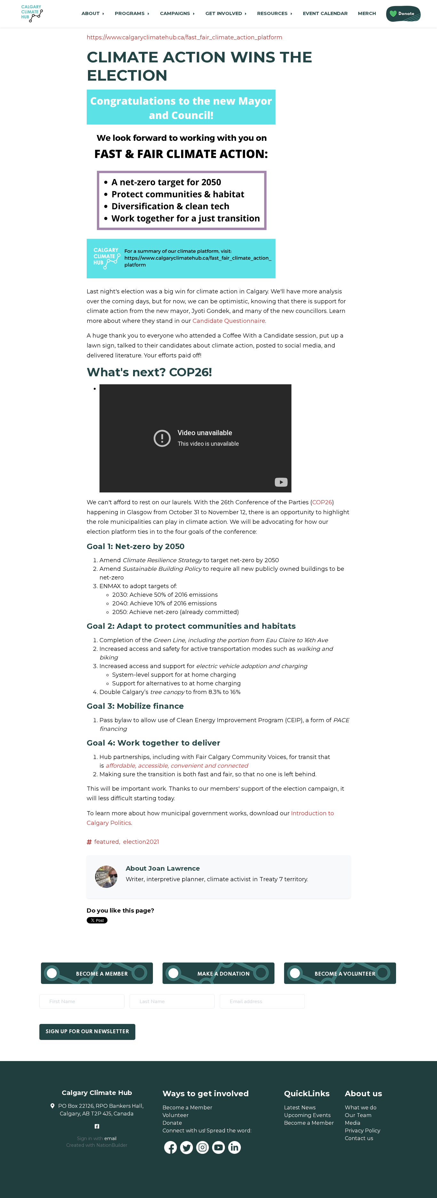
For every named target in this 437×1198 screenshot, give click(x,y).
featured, (107, 841)
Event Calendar (325, 13)
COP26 (322, 502)
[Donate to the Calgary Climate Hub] (403, 14)
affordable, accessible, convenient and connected (177, 765)
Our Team (358, 1115)
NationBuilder (111, 1145)
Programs (130, 13)
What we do (361, 1107)
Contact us (359, 1138)
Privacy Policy (362, 1130)
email (110, 1138)
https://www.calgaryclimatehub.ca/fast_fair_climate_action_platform (184, 37)
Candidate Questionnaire (229, 320)
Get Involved (224, 13)
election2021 (141, 841)
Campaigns (175, 13)
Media (353, 1123)
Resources (273, 13)
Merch (367, 13)
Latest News (299, 1107)
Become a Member (102, 974)
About (91, 13)
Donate (172, 1123)
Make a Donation (223, 974)
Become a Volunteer (345, 974)
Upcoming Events (307, 1115)
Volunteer (176, 1115)
